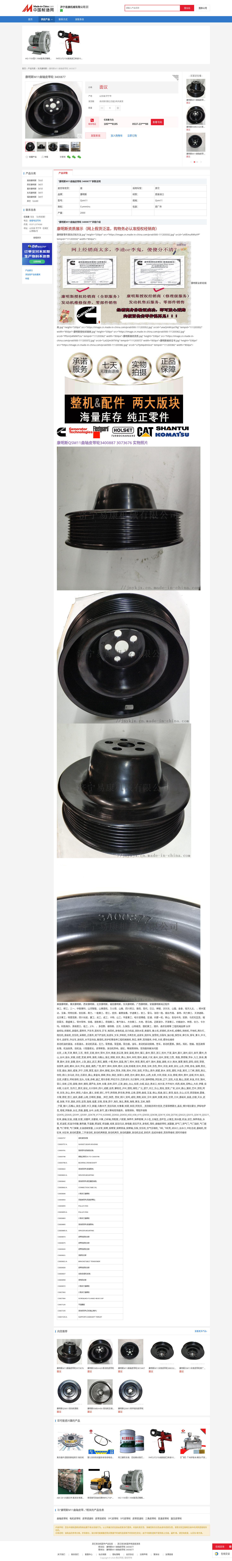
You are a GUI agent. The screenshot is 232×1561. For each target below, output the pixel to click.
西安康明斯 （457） (35, 184)
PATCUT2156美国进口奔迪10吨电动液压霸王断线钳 (78, 58)
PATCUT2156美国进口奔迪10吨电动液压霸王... (168, 1457)
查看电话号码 (35, 220)
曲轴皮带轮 (62, 1518)
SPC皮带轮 (113, 1518)
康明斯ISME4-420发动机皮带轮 (199, 127)
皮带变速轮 (137, 1518)
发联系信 (95, 135)
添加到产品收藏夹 (32, 274)
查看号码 (157, 122)
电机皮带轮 (75, 1518)
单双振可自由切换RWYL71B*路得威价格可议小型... (109, 1497)
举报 (46, 157)
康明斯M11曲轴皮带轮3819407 (199, 153)
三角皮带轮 (150, 1518)
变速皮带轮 (163, 1518)
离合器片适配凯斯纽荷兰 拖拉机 (70, 1457)
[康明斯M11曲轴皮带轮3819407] (195, 142)
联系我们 (75, 1554)
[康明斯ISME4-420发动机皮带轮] (195, 115)
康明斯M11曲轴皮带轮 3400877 (120, 1547)
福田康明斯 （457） (35, 197)
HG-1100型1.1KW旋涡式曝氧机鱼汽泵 (41, 58)
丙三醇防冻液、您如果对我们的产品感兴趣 (136, 1457)
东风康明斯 (42, 68)
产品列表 (32, 68)
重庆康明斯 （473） (35, 188)
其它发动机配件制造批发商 (128, 1544)
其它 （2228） (33, 201)
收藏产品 (33, 157)
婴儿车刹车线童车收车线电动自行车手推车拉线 (107, 1457)
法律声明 (143, 1554)
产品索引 (29, 270)
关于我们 (61, 1554)
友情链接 (169, 1554)
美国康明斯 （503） (35, 180)
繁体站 (156, 1554)
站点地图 (102, 1554)
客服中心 (88, 1554)
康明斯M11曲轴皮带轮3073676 (199, 100)
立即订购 (132, 135)
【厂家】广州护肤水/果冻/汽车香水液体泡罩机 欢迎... (201, 1457)
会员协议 (130, 1554)
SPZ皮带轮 (125, 1518)
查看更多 (37, 237)
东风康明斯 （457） (35, 192)
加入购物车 (117, 135)
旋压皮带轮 (176, 1518)
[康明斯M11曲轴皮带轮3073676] (195, 88)
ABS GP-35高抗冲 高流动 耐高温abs (72, 1497)
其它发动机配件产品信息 (102, 1544)
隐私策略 (116, 1554)
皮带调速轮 (87, 1518)
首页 (24, 68)
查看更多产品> (201, 1331)
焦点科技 (120, 1557)
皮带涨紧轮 (100, 1518)
